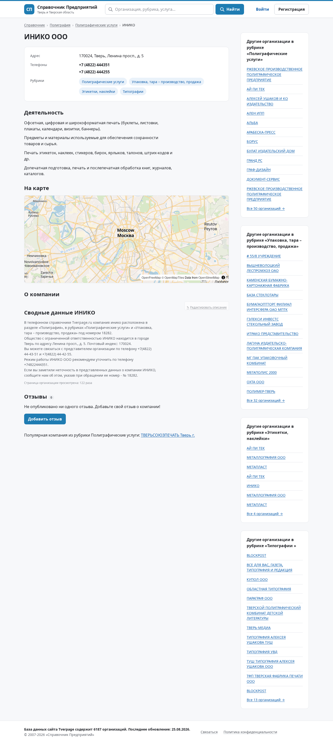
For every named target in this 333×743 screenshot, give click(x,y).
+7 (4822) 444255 (94, 72)
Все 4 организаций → (265, 513)
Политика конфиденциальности (250, 732)
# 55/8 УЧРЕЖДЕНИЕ (264, 256)
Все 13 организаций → (266, 699)
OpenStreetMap (208, 277)
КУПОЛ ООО (257, 579)
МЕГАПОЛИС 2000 (262, 372)
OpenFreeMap (151, 277)
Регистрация (291, 9)
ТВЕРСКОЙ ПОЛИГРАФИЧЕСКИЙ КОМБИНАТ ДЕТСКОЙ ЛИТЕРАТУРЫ (274, 612)
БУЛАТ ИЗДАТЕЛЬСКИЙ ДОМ (271, 151)
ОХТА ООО (255, 382)
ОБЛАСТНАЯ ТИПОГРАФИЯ (269, 589)
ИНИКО (253, 485)
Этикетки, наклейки (98, 91)
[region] (126, 239)
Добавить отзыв (45, 419)
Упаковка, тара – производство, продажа (166, 81)
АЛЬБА (252, 122)
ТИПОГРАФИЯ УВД (262, 651)
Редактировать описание (207, 307)
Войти (262, 9)
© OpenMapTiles (173, 277)
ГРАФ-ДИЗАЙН (259, 169)
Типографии (133, 91)
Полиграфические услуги (96, 25)
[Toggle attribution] (223, 277)
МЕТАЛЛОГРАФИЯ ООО (266, 457)
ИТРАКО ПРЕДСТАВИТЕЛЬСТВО (272, 333)
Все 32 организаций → (266, 400)
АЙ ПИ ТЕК (256, 89)
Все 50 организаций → (266, 208)
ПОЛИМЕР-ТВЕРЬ (261, 391)
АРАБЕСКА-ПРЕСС (261, 132)
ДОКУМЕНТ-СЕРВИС (263, 179)
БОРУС (252, 141)
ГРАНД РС (254, 160)
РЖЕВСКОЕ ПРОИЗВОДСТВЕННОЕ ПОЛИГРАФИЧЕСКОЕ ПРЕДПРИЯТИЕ (275, 74)
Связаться (209, 732)
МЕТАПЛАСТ (257, 467)
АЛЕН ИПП (255, 113)
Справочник (34, 25)
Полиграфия (60, 25)
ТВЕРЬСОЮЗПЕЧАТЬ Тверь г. (168, 435)
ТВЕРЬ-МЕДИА (259, 627)
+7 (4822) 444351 (94, 64)
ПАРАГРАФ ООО (260, 598)
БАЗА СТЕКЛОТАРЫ (262, 295)
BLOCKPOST (256, 555)
